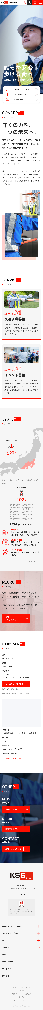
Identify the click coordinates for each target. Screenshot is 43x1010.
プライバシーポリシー (21, 1000)
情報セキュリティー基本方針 (21, 994)
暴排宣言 (22, 997)
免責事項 (22, 990)
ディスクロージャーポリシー (21, 987)
